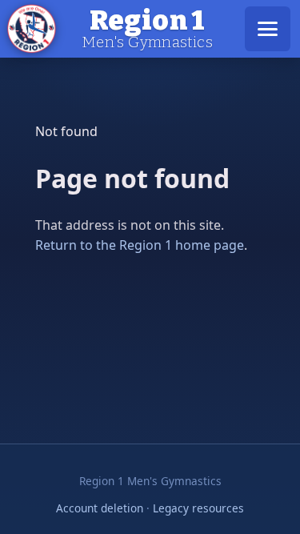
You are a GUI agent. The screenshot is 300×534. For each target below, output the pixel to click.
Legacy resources (198, 508)
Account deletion (99, 508)
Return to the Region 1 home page (139, 245)
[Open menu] (267, 29)
